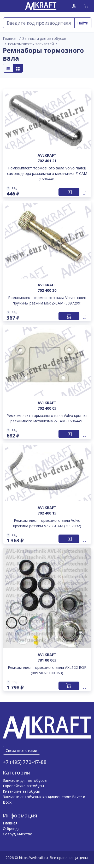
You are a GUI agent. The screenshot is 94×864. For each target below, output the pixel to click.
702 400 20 (47, 290)
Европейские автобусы (23, 785)
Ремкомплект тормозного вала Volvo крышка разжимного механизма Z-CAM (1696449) (47, 418)
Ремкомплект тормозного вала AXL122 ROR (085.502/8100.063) (47, 670)
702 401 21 (47, 160)
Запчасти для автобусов (44, 38)
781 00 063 (47, 660)
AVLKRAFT (47, 155)
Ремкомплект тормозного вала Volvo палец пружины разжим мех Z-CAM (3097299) (47, 300)
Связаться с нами (21, 750)
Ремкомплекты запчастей (31, 43)
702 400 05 (47, 408)
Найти (82, 23)
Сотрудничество (17, 833)
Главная (10, 823)
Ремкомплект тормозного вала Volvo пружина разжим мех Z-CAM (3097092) (47, 523)
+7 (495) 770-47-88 (24, 762)
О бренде (11, 828)
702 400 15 (47, 513)
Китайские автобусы (21, 791)
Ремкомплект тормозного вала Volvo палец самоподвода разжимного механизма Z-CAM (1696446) (47, 173)
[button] (13, 188)
